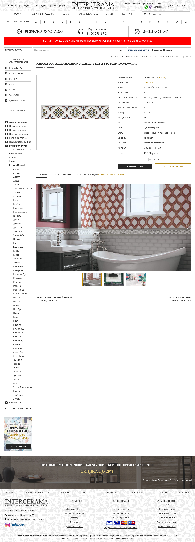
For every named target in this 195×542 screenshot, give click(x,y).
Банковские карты (120, 513)
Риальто (17, 324)
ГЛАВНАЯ (9, 492)
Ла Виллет (18, 258)
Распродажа (41, 5)
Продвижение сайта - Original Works (120, 527)
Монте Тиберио (20, 293)
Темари (16, 367)
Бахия (16, 200)
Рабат (16, 317)
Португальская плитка (20, 141)
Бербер (16, 204)
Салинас (17, 336)
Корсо (16, 254)
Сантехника (15, 402)
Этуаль (16, 398)
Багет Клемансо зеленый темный (54, 297)
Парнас (16, 301)
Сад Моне (18, 332)
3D (83, 492)
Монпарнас (18, 289)
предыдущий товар (48, 300)
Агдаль (16, 173)
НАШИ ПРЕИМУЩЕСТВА (42, 13)
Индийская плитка (18, 122)
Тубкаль (17, 375)
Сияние (16, 344)
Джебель (17, 223)
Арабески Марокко (22, 188)
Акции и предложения (74, 513)
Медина (17, 282)
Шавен (16, 390)
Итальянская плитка (19, 134)
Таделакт (17, 359)
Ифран (16, 239)
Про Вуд (17, 309)
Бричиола (18, 208)
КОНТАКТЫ (127, 13)
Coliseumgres (15, 153)
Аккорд (16, 176)
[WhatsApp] (146, 6)
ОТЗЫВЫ (110, 13)
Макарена (18, 270)
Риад (15, 320)
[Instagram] (15, 524)
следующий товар (180, 300)
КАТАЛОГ (66, 13)
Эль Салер (18, 394)
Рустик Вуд (18, 328)
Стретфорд (18, 356)
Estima (12, 157)
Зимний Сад (19, 235)
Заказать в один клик (173, 166)
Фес (15, 383)
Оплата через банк (120, 517)
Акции (26, 5)
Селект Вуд (18, 340)
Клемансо (18, 246)
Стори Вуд (18, 352)
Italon (12, 161)
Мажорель (18, 266)
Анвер (16, 180)
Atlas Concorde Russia (20, 149)
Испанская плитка (18, 130)
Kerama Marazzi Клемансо (112, 174)
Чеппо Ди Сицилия (22, 387)
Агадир (16, 169)
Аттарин (17, 196)
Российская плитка (18, 145)
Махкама (17, 278)
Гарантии (74, 522)
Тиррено (17, 371)
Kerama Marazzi (17, 165)
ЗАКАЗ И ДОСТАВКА (88, 13)
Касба (16, 243)
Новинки (12, 5)
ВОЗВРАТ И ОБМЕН (137, 492)
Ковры (16, 250)
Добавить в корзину (135, 166)
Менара (17, 285)
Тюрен (16, 379)
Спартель (17, 348)
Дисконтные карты (74, 526)
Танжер (16, 363)
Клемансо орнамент (180, 297)
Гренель (17, 215)
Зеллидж (17, 231)
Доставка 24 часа (74, 509)
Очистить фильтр (18, 110)
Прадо (16, 305)
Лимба (16, 262)
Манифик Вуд (20, 274)
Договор (74, 517)
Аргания (17, 192)
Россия (162, 77)
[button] (187, 228)
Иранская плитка (17, 126)
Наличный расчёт (120, 509)
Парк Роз (17, 297)
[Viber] (151, 6)
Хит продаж (59, 5)
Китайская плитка (18, 137)
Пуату (16, 313)
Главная (114, 56)
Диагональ (18, 227)
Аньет (16, 184)
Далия (16, 219)
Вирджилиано (20, 211)
